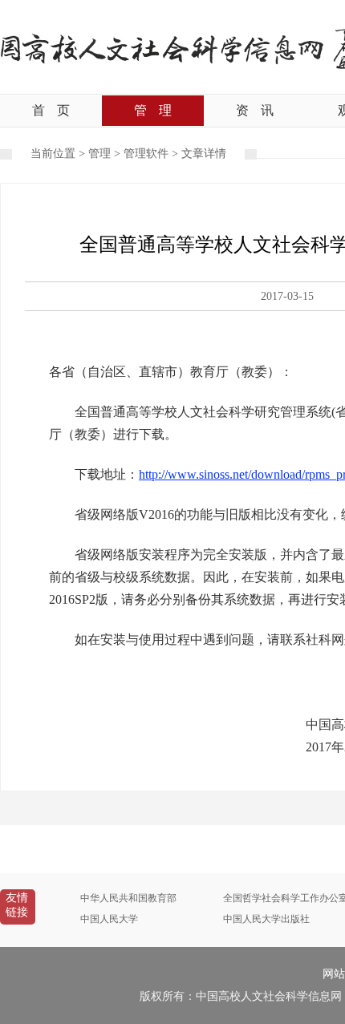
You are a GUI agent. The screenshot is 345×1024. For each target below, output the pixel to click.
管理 (153, 110)
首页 (51, 110)
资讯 (255, 110)
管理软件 (146, 154)
